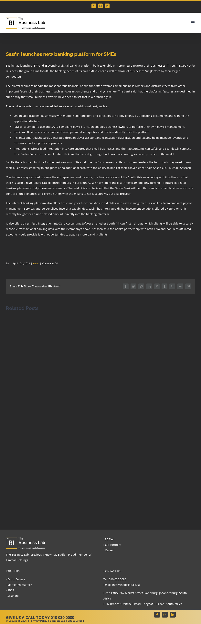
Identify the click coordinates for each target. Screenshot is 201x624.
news (36, 263)
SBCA (10, 590)
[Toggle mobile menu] (193, 21)
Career (109, 550)
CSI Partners (113, 545)
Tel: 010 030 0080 (114, 579)
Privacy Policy (39, 620)
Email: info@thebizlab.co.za (121, 585)
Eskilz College (16, 579)
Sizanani (13, 596)
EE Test (109, 539)
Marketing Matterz (19, 585)
